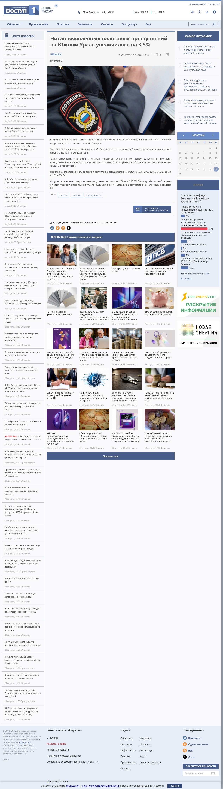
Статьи (6, 759)
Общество (13, 24)
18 (186, 164)
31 (180, 174)
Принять (174, 785)
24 (180, 169)
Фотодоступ (129, 24)
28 (204, 169)
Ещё (148, 24)
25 (186, 169)
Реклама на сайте (197, 4)
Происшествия (38, 24)
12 (192, 158)
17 (180, 164)
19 (192, 164)
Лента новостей (23, 36)
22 (210, 164)
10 (180, 158)
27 (198, 169)
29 (210, 169)
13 (198, 158)
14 (204, 158)
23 (216, 164)
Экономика (85, 24)
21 (204, 164)
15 (210, 158)
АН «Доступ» (25, 742)
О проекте (214, 4)
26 (192, 169)
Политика (63, 24)
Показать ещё (110, 456)
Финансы (107, 24)
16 (216, 158)
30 (216, 169)
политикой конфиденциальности (100, 785)
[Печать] (167, 55)
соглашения (72, 785)
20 (198, 164)
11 (186, 158)
